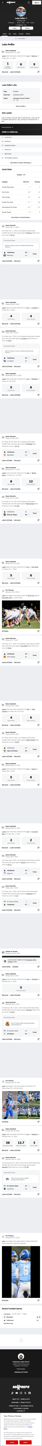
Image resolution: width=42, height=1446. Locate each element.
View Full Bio (20, 106)
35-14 (12, 235)
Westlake (34, 379)
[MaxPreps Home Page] (16, 38)
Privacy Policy (26, 1402)
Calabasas (10, 252)
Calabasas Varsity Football (21, 98)
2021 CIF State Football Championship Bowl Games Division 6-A (22, 1023)
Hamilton (34, 1134)
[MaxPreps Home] (11, 2)
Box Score (5, 72)
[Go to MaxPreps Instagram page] (21, 1393)
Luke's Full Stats (15, 72)
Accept (12, 1442)
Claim (15, 28)
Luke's (4, 56)
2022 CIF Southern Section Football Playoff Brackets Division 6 (19, 246)
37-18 (27, 1167)
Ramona (34, 56)
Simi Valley (35, 567)
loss (28, 473)
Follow (27, 28)
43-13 (9, 865)
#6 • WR (21, 25)
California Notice (26, 1406)
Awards (21, 34)
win (28, 56)
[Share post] (38, 71)
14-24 (12, 1012)
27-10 (17, 446)
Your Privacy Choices (21, 1408)
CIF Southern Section (11, 158)
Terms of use (13, 1406)
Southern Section (10, 145)
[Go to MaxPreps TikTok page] (12, 1393)
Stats (14, 34)
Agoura (34, 769)
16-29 (17, 742)
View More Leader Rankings (20, 162)
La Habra (34, 308)
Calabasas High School (21, 1362)
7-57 (16, 896)
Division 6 (8, 149)
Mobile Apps (25, 1399)
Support (20, 1411)
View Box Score (8, 1323)
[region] (21, 1429)
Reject (25, 1442)
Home (4, 34)
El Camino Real (12, 901)
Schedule (15, 966)
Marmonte (8, 154)
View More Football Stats (20, 217)
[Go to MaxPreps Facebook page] (29, 1393)
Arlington (35, 979)
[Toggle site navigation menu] (2, 2)
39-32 (30, 595)
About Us (15, 1399)
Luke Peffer (20, 18)
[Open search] (28, 2)
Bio (10, 34)
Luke (3, 595)
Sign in (37, 3)
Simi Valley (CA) (7, 598)
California (8, 141)
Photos (28, 34)
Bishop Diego (30, 504)
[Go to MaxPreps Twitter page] (25, 1393)
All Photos (5, 631)
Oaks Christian (30, 740)
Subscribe (15, 1402)
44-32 (9, 341)
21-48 (17, 506)
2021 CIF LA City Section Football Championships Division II (20, 1179)
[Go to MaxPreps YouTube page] (17, 1393)
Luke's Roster (6, 966)
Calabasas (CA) (21, 20)
